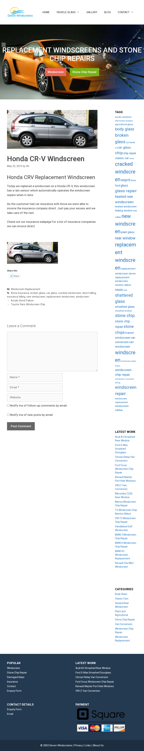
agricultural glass (124, 124)
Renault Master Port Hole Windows (95, 686)
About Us (98, 745)
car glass (51, 293)
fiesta (133, 180)
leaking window (123, 210)
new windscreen (36, 296)
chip (119, 153)
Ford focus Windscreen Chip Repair (124, 469)
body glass (124, 129)
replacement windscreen (60, 296)
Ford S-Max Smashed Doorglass (121, 449)
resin (119, 290)
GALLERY (91, 12)
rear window (125, 238)
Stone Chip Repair (84, 72)
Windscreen (56, 72)
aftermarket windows (124, 121)
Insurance (12, 681)
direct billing (89, 293)
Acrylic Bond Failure (22, 300)
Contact (11, 686)
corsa (131, 158)
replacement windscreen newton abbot (123, 281)
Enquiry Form (14, 690)
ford (117, 185)
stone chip (125, 315)
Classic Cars (121, 598)
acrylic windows (123, 117)
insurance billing (16, 296)
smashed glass (125, 306)
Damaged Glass (15, 677)
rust (125, 290)
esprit (125, 180)
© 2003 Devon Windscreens (56, 745)
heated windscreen (126, 206)
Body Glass (121, 594)
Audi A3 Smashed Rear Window (93, 668)
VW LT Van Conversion (88, 690)
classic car (122, 158)
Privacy (78, 745)
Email (10, 713)
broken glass (37, 293)
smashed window (123, 311)
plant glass (128, 232)
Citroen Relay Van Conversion (92, 677)
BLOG (107, 12)
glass (124, 185)
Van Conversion (123, 624)
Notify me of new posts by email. (31, 415)
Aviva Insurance (20, 293)
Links (88, 745)
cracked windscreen (69, 293)
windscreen (82, 296)
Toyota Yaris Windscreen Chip (28, 304)
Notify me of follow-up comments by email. (38, 405)
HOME (46, 12)
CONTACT (124, 12)
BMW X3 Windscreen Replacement (122, 555)
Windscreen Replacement (25, 289)
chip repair (129, 153)
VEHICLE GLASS (66, 12)
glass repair (126, 190)
